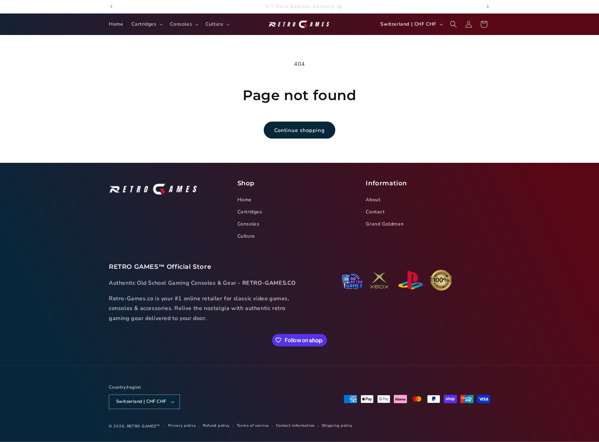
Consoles (248, 224)
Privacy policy (182, 425)
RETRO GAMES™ (143, 426)
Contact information (295, 425)
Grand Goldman (384, 224)
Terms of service (253, 425)
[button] (146, 24)
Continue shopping (299, 130)
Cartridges (249, 212)
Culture (246, 236)
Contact (375, 212)
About (373, 199)
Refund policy (216, 425)
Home (244, 199)
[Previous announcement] (111, 6)
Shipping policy (337, 425)
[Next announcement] (487, 6)
